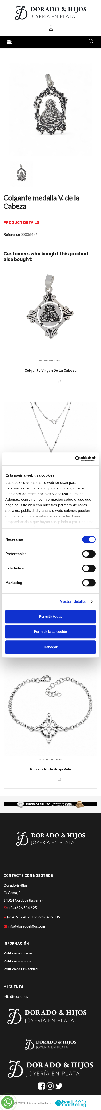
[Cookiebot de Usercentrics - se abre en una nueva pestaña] (75, 459)
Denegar (51, 647)
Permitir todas (50, 616)
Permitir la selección (50, 632)
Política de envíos (17, 961)
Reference (12, 234)
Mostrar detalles (73, 602)
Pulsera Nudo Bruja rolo (50, 769)
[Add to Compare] (59, 381)
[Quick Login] (51, 28)
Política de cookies (18, 953)
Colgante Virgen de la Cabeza (51, 370)
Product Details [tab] (21, 222)
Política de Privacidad (21, 969)
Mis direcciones (16, 996)
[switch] (89, 554)
